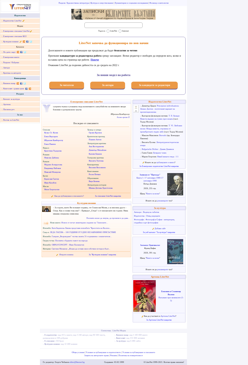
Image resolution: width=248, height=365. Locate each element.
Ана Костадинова (96, 146)
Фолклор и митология (158, 3)
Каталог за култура (11, 99)
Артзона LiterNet (160, 277)
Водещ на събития (151, 212)
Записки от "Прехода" (150, 175)
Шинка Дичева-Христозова (101, 188)
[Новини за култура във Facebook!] (27, 41)
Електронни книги (11, 57)
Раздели (62, 3)
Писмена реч (9, 109)
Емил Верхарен (51, 136)
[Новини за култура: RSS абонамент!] (24, 41)
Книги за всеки (152, 193)
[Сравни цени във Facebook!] (26, 88)
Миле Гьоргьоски (51, 189)
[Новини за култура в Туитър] (30, 41)
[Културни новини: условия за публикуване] (20, 41)
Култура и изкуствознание (102, 3)
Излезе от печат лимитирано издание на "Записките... (84, 223)
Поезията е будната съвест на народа (71, 240)
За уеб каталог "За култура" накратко (159, 232)
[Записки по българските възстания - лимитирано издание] (113, 14)
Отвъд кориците (153, 216)
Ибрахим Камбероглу (53, 140)
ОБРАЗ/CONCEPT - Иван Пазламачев (68, 245)
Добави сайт (160, 228)
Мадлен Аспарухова (53, 164)
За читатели (67, 85)
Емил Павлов (50, 144)
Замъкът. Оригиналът (150, 245)
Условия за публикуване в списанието (138, 352)
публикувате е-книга (165, 162)
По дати (6, 52)
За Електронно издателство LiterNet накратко (159, 166)
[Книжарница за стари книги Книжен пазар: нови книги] (17, 83)
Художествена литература (78, 3)
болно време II (123, 117)
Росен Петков (94, 174)
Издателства (139, 216)
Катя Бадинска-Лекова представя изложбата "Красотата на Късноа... (81, 228)
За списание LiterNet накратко (108, 196)
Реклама (114, 355)
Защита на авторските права (96, 355)
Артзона (7, 104)
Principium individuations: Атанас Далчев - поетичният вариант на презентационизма (159, 109)
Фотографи (139, 219)
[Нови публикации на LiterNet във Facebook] (21, 52)
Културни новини (11, 41)
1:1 (177, 156)
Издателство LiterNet (12, 21)
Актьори (138, 212)
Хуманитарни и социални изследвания (132, 3)
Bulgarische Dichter (150, 149)
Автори (6, 68)
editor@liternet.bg (77, 362)
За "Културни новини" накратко (102, 254)
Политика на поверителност (131, 355)
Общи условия (78, 352)
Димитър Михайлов (97, 150)
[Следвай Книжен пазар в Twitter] (24, 83)
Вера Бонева (94, 181)
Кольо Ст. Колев (51, 133)
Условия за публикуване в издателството (103, 352)
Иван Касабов (50, 183)
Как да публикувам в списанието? (69, 196)
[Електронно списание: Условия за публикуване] (31, 31)
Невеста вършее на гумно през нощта (156, 119)
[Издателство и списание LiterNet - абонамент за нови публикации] (18, 52)
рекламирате (163, 201)
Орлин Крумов (95, 133)
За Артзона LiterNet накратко (159, 320)
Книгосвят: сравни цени (13, 88)
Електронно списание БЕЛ (14, 36)
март (13, 52)
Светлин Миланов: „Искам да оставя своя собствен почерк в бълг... (81, 249)
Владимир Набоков (52, 168)
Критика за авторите (12, 73)
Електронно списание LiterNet (16, 31)
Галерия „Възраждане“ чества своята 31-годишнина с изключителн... (82, 236)
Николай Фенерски (52, 172)
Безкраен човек (159, 153)
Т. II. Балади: (174, 116)
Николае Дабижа (51, 158)
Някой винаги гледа (166, 156)
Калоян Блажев (95, 154)
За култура (160, 208)
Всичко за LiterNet (11, 120)
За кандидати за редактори (154, 85)
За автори (107, 85)
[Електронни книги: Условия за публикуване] (23, 21)
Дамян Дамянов (167, 149)
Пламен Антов (95, 139)
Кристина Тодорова (53, 151)
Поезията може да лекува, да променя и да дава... (108, 218)
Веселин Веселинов (97, 167)
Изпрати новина (66, 254)
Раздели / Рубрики (11, 62)
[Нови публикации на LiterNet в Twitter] (24, 52)
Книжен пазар (9, 83)
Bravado (163, 135)
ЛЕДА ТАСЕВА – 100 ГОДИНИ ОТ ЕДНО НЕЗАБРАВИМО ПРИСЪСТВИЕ (83, 232)
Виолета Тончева (96, 161)
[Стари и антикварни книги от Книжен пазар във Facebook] (21, 83)
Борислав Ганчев (51, 179)
